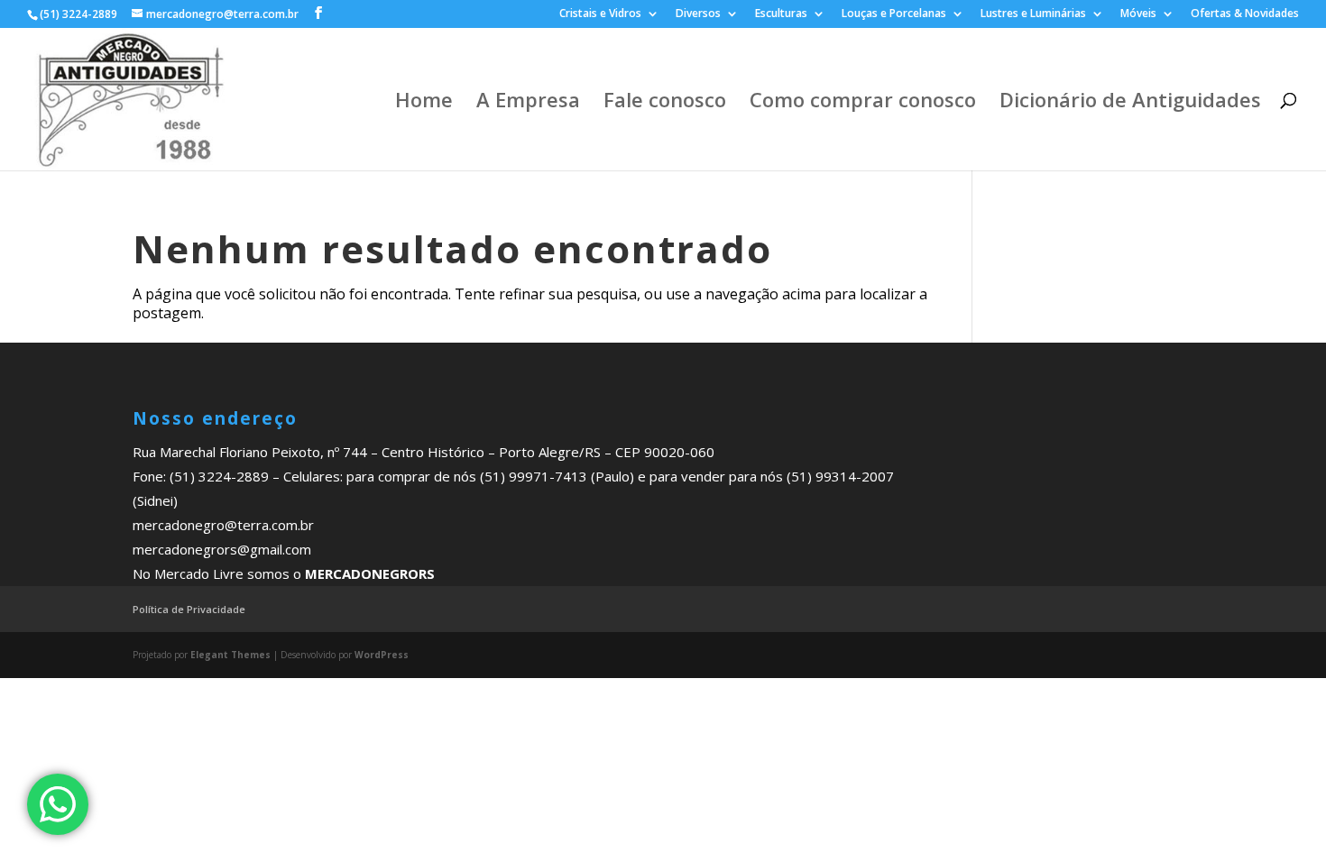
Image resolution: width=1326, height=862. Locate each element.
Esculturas (781, 14)
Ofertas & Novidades (1245, 14)
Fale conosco (664, 103)
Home (424, 103)
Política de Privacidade (189, 609)
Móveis (1138, 14)
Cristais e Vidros (600, 14)
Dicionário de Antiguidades (1130, 103)
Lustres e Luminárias (1033, 14)
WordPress (382, 654)
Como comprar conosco (863, 103)
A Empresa (528, 103)
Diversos (698, 14)
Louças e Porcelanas (894, 14)
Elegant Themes (230, 654)
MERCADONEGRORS (370, 573)
